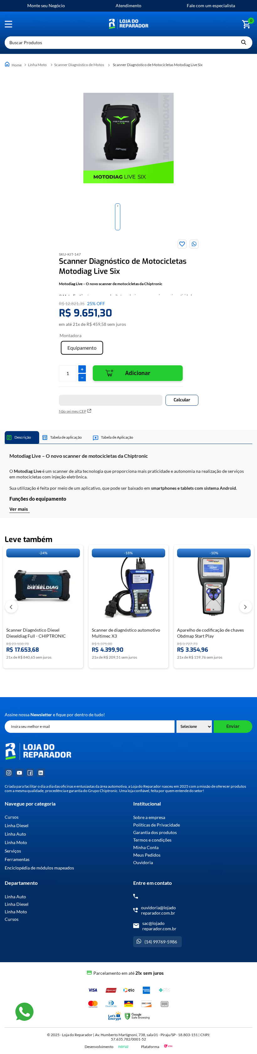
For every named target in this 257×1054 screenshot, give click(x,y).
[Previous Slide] (11, 606)
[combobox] (128, 42)
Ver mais (18, 509)
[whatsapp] (194, 244)
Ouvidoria (143, 862)
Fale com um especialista (211, 5)
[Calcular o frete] (181, 400)
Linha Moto (37, 64)
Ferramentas (17, 859)
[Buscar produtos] (243, 42)
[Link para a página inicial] (14, 65)
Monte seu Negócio (46, 5)
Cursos (11, 817)
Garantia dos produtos (155, 832)
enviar (232, 726)
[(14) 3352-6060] (135, 896)
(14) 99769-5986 (160, 941)
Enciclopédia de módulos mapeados (39, 867)
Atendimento (128, 5)
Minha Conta (146, 847)
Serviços (13, 850)
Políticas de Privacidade (156, 824)
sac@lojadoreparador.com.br (159, 926)
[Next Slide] (245, 606)
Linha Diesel (17, 825)
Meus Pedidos (146, 855)
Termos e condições (152, 840)
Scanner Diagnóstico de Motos (79, 64)
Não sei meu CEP (72, 411)
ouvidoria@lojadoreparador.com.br (158, 910)
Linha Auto (15, 834)
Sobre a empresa (149, 817)
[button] (82, 347)
